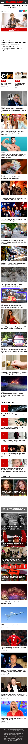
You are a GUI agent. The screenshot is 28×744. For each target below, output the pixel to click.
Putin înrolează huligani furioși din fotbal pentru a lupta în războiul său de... (13, 509)
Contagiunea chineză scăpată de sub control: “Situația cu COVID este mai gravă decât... (13, 561)
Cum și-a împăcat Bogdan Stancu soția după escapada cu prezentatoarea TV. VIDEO (13, 306)
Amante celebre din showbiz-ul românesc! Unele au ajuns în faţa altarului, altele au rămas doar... (13, 133)
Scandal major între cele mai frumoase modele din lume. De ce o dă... (13, 492)
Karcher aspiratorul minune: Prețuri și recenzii (20, 84)
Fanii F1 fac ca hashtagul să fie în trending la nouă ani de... (12, 544)
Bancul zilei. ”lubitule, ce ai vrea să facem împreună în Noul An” (11, 602)
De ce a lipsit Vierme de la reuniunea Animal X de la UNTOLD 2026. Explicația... (13, 198)
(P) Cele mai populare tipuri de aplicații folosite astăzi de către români (12, 427)
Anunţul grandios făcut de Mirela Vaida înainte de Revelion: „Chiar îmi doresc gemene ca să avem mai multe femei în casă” (14, 469)
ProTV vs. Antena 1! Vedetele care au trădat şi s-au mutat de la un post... (13, 220)
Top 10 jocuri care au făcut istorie (6, 83)
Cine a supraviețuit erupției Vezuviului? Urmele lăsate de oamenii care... (12, 285)
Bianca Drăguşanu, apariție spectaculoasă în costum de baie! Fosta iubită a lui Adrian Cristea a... (13, 328)
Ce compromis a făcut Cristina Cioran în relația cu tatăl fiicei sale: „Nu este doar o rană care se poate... (13, 720)
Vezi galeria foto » (14, 29)
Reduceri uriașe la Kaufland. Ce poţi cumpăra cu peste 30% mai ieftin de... (13, 577)
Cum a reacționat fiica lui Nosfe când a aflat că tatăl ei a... (12, 527)
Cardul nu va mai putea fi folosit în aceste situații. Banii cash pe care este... (13, 177)
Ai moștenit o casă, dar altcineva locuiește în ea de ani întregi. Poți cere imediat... (13, 373)
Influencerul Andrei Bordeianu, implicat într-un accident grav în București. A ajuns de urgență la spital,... (13, 155)
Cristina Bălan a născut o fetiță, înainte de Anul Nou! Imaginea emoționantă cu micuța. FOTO (13, 455)
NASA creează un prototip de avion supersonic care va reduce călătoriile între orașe (13, 625)
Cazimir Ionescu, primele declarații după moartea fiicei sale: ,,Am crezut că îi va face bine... (13, 110)
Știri (3, 80)
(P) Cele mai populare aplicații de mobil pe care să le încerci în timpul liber (13, 441)
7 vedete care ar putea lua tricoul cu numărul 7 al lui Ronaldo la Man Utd (13, 648)
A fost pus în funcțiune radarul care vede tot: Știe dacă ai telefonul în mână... (13, 264)
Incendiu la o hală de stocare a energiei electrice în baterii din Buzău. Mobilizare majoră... (12, 395)
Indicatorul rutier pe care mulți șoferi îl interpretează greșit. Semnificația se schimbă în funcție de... (14, 242)
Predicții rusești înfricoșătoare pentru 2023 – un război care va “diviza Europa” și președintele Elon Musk (14, 696)
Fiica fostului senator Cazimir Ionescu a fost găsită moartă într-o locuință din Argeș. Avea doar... (14, 351)
